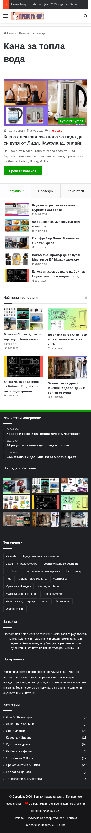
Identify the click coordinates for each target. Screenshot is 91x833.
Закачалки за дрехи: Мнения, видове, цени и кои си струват (66, 387)
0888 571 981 (52, 810)
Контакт (72, 818)
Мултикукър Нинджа (18, 586)
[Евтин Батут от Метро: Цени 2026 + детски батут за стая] (16, 502)
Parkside (11, 556)
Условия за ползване (40, 825)
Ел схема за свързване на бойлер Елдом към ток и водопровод (22, 386)
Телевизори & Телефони (24, 778)
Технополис (62, 601)
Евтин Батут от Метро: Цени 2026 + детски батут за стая (49, 4)
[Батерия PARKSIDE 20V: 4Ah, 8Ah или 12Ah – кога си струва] (16, 486)
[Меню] (5, 18)
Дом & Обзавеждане (20, 717)
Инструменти (15, 730)
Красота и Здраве (19, 737)
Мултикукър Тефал (49, 586)
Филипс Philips (15, 608)
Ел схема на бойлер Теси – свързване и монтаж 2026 (67, 339)
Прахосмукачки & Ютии (23, 765)
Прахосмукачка (53, 593)
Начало (11, 33)
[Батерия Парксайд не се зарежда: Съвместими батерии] (23, 319)
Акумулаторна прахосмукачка (41, 556)
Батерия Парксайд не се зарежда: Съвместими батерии (22, 339)
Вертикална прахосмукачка (43, 571)
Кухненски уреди (18, 744)
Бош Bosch (12, 571)
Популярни (15, 191)
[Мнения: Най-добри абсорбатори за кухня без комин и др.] (74, 519)
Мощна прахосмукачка (32, 578)
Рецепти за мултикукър (20, 601)
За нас (61, 825)
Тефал (45, 601)
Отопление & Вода (19, 758)
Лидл (9, 578)
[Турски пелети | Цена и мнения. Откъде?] (16, 519)
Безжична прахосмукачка (21, 563)
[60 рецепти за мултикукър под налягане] (17, 225)
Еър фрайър (74, 571)
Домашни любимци (20, 724)
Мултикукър (60, 578)
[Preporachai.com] (27, 16)
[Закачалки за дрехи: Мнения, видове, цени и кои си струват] (67, 367)
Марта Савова (16, 130)
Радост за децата (18, 772)
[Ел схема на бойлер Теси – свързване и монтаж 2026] (67, 319)
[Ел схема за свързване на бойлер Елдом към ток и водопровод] (17, 275)
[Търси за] (85, 18)
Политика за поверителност (45, 818)
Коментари (76, 191)
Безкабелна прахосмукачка (61, 563)
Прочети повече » (23, 171)
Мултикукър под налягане (22, 593)
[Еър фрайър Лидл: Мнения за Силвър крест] (17, 242)
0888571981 (72, 648)
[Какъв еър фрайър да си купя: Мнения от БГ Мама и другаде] (17, 259)
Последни (45, 191)
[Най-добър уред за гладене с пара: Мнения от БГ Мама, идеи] (74, 485)
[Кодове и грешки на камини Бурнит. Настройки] (17, 209)
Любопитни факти (19, 751)
